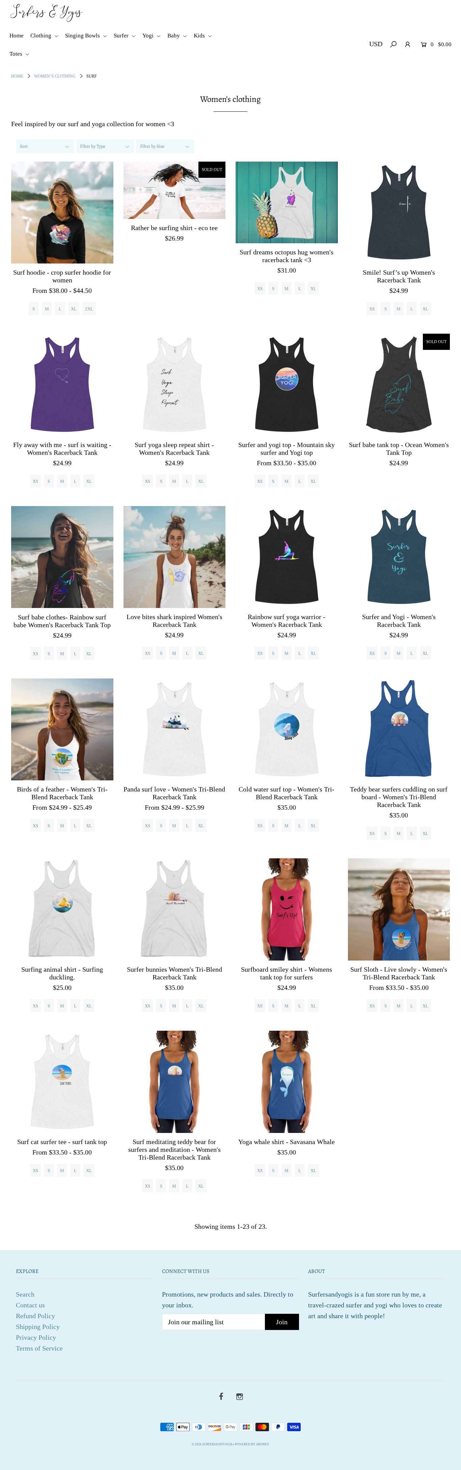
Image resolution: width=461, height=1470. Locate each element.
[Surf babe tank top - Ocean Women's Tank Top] (399, 385)
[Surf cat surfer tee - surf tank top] (62, 1082)
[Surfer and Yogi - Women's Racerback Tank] (399, 557)
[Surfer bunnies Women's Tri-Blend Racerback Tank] (175, 909)
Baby (174, 35)
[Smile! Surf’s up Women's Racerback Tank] (399, 213)
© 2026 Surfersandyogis (212, 1444)
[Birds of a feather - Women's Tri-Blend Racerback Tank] (62, 729)
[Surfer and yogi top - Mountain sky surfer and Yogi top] (287, 385)
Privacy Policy (36, 1337)
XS (260, 288)
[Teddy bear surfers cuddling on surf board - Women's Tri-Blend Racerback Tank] (399, 729)
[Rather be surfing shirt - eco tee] (175, 190)
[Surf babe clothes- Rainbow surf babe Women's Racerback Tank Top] (62, 557)
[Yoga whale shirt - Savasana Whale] (287, 1082)
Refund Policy (35, 1316)
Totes (16, 54)
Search (25, 1294)
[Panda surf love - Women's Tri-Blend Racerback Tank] (175, 729)
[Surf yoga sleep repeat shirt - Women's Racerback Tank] (175, 385)
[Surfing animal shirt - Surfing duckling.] (62, 909)
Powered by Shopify (252, 1444)
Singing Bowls (83, 35)
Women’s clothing (55, 76)
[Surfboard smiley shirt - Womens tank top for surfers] (287, 909)
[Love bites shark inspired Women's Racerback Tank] (175, 557)
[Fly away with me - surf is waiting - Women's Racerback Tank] (62, 385)
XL (74, 308)
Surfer (122, 35)
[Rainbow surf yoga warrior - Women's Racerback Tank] (287, 557)
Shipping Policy (38, 1326)
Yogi (148, 35)
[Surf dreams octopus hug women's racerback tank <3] (287, 202)
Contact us (30, 1305)
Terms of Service (39, 1348)
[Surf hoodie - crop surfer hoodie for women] (62, 213)
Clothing (41, 35)
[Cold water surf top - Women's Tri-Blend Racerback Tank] (287, 729)
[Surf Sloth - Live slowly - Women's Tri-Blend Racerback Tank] (399, 909)
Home (16, 35)
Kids (200, 35)
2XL (89, 308)
